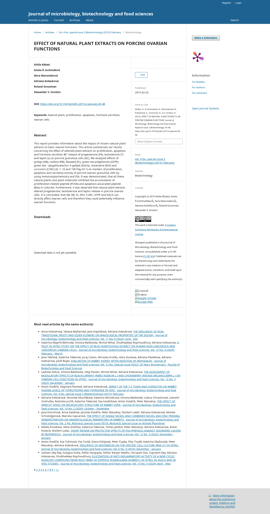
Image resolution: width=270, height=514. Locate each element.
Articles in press (38, 20)
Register (226, 2)
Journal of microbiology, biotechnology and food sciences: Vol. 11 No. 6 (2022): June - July (104, 337)
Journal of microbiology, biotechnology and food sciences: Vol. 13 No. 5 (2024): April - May (116, 463)
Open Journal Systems (205, 108)
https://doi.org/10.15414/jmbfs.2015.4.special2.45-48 (72, 104)
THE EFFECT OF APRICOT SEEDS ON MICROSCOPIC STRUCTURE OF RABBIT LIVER (108, 403)
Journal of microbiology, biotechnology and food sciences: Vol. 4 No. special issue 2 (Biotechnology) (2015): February (108, 392)
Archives (75, 20)
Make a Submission (206, 37)
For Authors (198, 87)
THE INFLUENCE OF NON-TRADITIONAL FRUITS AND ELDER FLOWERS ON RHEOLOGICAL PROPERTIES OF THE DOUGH (102, 333)
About (89, 20)
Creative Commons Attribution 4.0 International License (156, 229)
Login (238, 2)
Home (37, 32)
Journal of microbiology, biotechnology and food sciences (90, 14)
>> (57, 470)
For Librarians (199, 93)
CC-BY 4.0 (149, 256)
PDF (142, 75)
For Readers (198, 81)
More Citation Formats (150, 141)
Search (235, 20)
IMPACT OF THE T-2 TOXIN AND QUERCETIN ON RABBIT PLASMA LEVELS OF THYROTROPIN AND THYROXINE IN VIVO (109, 388)
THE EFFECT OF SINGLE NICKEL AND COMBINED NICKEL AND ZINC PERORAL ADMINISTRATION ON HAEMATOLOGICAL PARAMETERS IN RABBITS (110, 417)
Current (59, 20)
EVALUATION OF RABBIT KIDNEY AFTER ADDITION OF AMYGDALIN (112, 361)
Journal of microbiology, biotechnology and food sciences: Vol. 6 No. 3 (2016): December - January (101, 449)
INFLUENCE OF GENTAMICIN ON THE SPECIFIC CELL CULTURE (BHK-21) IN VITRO (129, 445)
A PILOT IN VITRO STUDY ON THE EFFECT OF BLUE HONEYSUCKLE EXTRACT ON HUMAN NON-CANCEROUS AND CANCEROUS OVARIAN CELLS (110, 346)
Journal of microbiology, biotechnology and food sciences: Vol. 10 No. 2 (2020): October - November (108, 406)
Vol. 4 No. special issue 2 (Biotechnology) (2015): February (90, 32)
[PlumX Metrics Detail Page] (197, 57)
